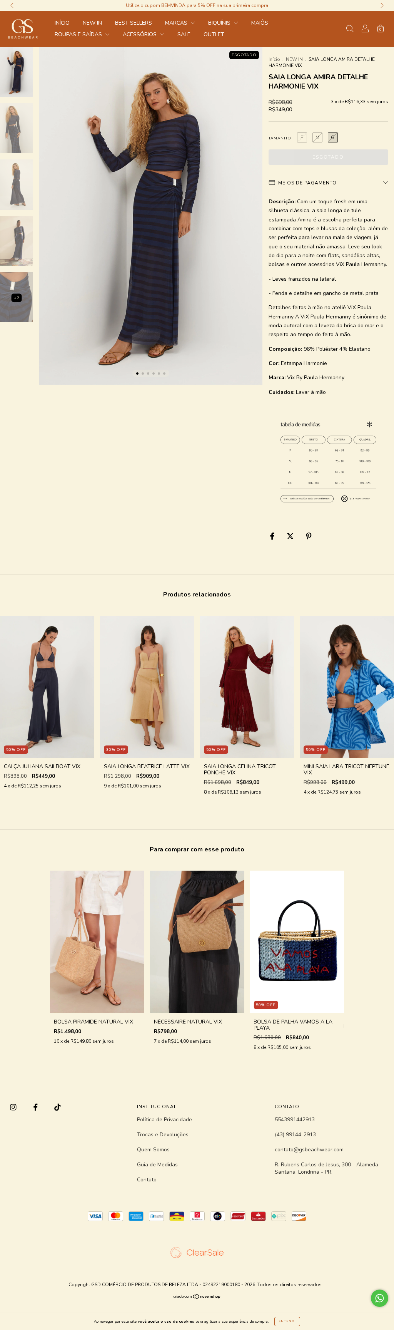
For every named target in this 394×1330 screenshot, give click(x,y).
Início (274, 59)
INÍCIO (62, 23)
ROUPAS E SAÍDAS (79, 34)
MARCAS (177, 23)
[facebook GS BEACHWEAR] (36, 1107)
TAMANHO (280, 138)
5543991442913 (295, 1119)
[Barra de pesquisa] (350, 29)
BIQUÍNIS (220, 23)
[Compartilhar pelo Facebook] (273, 536)
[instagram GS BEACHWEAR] (14, 1107)
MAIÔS (259, 23)
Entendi (287, 1321)
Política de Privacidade (164, 1119)
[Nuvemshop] (197, 1297)
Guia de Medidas (157, 1164)
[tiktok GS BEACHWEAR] (57, 1107)
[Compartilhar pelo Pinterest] (308, 536)
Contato (147, 1179)
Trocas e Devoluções (163, 1134)
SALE (183, 34)
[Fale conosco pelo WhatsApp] (379, 1298)
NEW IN (92, 23)
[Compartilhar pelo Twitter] (291, 536)
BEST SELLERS (133, 23)
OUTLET (214, 34)
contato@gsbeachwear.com (309, 1149)
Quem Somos (153, 1149)
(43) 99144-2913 (295, 1134)
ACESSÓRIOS (140, 34)
